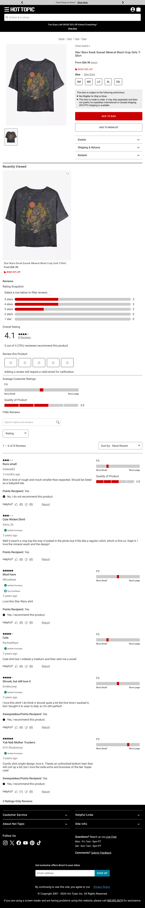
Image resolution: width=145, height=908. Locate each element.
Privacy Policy (102, 887)
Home (62, 39)
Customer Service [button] (15, 814)
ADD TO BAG (109, 116)
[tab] (11, 137)
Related (82, 155)
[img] (5, 843)
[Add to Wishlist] (67, 173)
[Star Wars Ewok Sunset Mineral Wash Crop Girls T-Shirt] (37, 215)
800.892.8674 (115, 900)
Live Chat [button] (111, 836)
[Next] (123, 2)
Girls (69, 39)
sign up (102, 873)
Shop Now (82, 2)
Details (82, 139)
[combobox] (72, 17)
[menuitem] (138, 9)
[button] (6, 9)
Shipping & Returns (89, 147)
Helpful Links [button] (84, 814)
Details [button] (94, 62)
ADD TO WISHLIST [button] (108, 127)
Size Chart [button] (89, 74)
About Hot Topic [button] (14, 824)
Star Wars (81, 46)
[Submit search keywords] (7, 17)
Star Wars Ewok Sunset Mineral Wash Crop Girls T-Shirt (35, 263)
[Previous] (22, 2)
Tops (76, 39)
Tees (84, 39)
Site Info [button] (81, 824)
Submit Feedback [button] (101, 852)
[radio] (79, 81)
